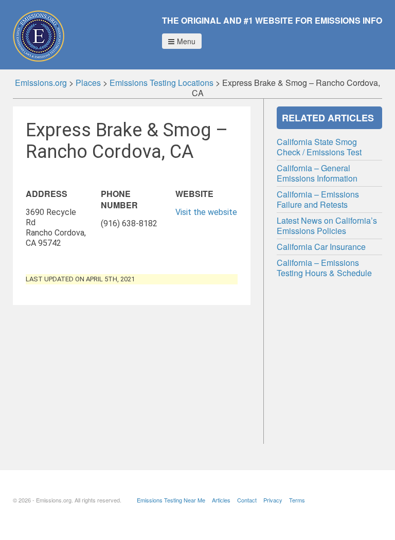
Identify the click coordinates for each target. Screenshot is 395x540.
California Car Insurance (321, 247)
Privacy (272, 500)
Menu (186, 41)
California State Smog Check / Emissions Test (319, 147)
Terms (297, 500)
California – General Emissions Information (317, 173)
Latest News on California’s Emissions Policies (327, 225)
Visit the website (206, 212)
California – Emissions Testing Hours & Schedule (324, 268)
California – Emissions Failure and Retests (318, 199)
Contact (247, 500)
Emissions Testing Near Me (171, 500)
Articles (221, 500)
